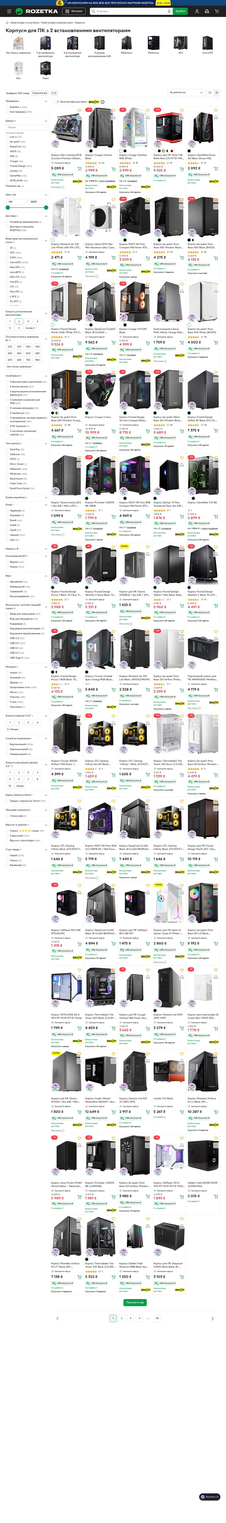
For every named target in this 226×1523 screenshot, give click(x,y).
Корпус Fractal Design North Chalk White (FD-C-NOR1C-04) (66, 331)
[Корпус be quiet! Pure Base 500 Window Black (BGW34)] (169, 217)
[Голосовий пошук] (169, 11)
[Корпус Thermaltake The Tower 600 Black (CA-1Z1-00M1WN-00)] (100, 987)
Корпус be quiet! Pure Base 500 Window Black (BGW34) (167, 246)
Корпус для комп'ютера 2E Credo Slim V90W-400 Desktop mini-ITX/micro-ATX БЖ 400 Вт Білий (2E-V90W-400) (203, 1017)
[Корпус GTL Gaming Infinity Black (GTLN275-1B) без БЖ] (66, 818)
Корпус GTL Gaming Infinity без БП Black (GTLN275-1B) (97, 763)
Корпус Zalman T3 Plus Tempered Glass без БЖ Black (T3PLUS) (167, 505)
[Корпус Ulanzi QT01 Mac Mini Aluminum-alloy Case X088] (100, 217)
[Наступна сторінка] (212, 1318)
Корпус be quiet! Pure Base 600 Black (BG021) (201, 246)
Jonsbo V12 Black (163, 1099)
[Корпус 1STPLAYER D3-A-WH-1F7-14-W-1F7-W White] (66, 987)
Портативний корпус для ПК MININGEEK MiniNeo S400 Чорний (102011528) (202, 678)
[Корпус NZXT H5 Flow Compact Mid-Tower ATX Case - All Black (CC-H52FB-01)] (134, 217)
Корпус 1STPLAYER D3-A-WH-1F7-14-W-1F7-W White (66, 1016)
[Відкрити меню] (9, 11)
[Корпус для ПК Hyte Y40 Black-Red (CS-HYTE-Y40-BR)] (169, 128)
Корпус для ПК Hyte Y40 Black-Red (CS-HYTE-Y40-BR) (168, 157)
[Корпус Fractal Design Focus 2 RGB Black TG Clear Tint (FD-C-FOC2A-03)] (66, 649)
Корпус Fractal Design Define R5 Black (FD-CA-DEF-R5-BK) (201, 419)
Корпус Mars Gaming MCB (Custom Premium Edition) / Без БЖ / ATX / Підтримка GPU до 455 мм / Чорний (66, 157)
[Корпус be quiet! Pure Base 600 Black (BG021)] (203, 217)
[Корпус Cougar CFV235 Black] (134, 301)
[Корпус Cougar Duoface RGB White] (134, 128)
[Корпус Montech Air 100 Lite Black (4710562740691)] (134, 649)
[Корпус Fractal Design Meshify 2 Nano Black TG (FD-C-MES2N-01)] (100, 564)
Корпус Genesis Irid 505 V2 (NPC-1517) (133, 1100)
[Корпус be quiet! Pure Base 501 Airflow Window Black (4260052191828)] (134, 1155)
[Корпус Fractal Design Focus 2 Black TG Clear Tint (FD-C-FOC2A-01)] (66, 564)
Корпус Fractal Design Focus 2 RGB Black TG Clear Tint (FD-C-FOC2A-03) (65, 678)
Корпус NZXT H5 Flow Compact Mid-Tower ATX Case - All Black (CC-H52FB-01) (133, 246)
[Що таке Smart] (102, 102)
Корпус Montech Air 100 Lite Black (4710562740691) (134, 678)
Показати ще (13, 186)
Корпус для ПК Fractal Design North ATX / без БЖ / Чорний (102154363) (202, 848)
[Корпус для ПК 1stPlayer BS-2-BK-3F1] (134, 903)
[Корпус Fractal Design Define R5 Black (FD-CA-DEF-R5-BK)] (203, 390)
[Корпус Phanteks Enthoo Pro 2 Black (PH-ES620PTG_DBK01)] (203, 1071)
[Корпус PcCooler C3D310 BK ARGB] (100, 475)
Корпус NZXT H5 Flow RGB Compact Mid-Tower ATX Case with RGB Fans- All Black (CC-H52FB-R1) (134, 505)
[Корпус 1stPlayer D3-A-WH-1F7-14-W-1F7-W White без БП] (169, 1155)
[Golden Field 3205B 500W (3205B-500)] (203, 1155)
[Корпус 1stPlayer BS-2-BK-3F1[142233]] (66, 903)
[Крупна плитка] (210, 92)
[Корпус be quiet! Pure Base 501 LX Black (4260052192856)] (203, 903)
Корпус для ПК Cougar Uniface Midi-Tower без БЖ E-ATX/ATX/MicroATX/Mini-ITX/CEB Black (133, 1017)
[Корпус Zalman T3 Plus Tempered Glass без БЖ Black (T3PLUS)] (169, 475)
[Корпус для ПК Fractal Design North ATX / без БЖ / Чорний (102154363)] (203, 818)
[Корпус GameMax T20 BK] (203, 475)
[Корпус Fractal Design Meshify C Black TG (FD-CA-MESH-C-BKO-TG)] (203, 564)
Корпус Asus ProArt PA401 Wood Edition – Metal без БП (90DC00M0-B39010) (66, 1185)
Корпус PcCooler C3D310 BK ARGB (99, 504)
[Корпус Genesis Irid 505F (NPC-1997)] (169, 987)
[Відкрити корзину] (216, 11)
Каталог (77, 11)
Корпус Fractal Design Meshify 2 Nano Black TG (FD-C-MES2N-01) (99, 594)
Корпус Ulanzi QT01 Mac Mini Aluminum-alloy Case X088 (99, 246)
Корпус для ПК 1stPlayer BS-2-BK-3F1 (133, 932)
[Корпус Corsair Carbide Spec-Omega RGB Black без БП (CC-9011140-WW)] (100, 649)
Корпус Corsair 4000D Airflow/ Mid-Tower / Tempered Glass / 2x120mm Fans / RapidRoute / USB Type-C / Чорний (66, 763)
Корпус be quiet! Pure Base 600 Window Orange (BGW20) (66, 419)
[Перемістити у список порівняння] (79, 117)
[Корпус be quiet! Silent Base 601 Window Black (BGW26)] (169, 390)
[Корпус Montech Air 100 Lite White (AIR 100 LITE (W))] (66, 217)
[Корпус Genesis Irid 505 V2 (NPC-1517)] (134, 1071)
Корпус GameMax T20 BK (202, 503)
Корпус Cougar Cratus (98, 417)
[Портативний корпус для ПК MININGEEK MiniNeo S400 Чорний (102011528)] (203, 649)
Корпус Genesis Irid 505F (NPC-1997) (168, 1016)
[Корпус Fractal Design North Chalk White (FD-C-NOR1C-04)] (66, 301)
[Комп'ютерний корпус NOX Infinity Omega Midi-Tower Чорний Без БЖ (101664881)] (169, 301)
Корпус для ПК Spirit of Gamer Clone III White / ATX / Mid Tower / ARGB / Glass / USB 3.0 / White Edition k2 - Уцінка (168, 932)
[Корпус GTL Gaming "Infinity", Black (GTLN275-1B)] (134, 733)
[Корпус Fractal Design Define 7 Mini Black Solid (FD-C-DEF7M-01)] (169, 564)
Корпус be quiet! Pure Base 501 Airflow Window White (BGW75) (202, 763)
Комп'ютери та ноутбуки (25, 23)
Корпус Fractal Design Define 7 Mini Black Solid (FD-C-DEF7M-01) (167, 594)
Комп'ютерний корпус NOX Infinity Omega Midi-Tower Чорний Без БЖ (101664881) (168, 331)
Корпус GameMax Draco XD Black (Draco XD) (201, 157)
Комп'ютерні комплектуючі (57, 23)
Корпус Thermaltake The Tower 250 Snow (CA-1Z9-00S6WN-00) (168, 763)
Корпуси (80, 23)
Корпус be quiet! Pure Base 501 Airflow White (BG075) (167, 678)
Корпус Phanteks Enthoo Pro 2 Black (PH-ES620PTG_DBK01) (202, 1101)
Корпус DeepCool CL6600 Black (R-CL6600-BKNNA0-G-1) (100, 331)
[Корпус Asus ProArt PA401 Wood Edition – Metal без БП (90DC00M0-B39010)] (66, 1155)
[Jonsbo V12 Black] (169, 1071)
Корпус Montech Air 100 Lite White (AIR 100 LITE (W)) (65, 246)
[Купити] (79, 168)
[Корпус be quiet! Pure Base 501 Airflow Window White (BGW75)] (203, 733)
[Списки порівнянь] (206, 11)
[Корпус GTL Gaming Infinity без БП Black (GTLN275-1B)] (100, 733)
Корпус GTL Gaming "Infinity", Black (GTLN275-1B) (134, 763)
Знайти (180, 11)
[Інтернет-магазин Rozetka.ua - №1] (37, 11)
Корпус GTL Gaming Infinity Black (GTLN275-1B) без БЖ (66, 848)
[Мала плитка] (216, 92)
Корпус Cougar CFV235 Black (133, 331)
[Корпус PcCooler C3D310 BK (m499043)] (100, 1155)
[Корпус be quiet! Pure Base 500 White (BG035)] (203, 301)
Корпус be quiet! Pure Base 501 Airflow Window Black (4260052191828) (133, 1185)
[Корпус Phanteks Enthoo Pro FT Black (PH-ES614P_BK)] (66, 1236)
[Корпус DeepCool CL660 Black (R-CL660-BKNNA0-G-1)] (134, 818)
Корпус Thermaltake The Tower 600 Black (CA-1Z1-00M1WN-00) (99, 1017)
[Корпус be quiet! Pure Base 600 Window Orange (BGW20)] (66, 390)
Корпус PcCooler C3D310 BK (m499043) (99, 1185)
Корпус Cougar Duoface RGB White (133, 157)
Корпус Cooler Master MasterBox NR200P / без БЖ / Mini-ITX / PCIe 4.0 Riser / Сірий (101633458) (99, 1101)
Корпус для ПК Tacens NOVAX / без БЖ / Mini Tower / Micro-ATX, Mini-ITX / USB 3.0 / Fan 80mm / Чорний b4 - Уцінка (66, 1101)
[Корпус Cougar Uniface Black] (100, 128)
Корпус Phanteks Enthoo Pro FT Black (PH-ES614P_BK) (65, 1266)
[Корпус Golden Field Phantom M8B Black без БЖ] (134, 1236)
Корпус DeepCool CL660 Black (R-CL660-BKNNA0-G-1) (134, 848)
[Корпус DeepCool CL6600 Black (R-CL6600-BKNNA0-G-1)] (100, 301)
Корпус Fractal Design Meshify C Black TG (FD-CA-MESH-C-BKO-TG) (201, 594)
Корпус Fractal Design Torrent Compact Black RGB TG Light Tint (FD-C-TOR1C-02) (133, 419)
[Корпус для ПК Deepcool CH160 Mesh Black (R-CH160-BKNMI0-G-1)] (169, 1236)
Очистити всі (39, 93)
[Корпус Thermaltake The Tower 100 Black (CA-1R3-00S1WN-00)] (100, 1236)
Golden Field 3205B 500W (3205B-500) (203, 1185)
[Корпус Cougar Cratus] (100, 390)
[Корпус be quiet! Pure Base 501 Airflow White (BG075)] (169, 649)
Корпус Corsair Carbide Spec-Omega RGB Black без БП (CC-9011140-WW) (100, 678)
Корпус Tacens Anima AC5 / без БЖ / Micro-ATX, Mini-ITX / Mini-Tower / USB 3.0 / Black (66, 505)
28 (157, 1318)
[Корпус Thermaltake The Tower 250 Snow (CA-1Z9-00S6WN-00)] (169, 733)
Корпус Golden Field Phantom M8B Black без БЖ (133, 1266)
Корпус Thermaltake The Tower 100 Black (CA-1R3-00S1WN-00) (99, 1266)
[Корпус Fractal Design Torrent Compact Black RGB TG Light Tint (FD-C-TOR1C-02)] (134, 390)
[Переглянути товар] (86, 150)
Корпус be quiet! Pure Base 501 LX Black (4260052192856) (200, 932)
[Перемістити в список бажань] (79, 110)
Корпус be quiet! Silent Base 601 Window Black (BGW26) (167, 419)
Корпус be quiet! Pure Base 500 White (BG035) (202, 331)
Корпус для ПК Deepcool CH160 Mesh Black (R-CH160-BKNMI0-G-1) (168, 1266)
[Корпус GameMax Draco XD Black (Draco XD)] (203, 128)
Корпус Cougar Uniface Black (98, 157)
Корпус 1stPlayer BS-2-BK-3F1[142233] (66, 932)
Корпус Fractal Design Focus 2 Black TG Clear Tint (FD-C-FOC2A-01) (66, 594)
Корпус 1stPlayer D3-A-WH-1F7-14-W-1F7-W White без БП (169, 1185)
